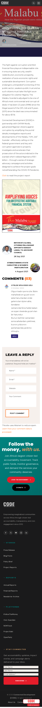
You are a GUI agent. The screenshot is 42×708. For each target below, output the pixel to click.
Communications (9, 45)
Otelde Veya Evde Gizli (22, 285)
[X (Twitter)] (11, 533)
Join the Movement (19, 480)
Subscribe (19, 681)
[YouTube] (16, 533)
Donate (19, 488)
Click (4, 176)
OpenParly (8, 637)
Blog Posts (8, 556)
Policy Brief (8, 561)
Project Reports (12, 24)
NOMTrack (8, 626)
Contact (20, 702)
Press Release (9, 550)
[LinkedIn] (26, 533)
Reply (14, 336)
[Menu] (39, 3)
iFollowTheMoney (11, 614)
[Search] (33, 3)
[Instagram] (21, 533)
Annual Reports (10, 585)
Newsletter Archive (11, 596)
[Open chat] (31, 701)
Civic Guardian (9, 620)
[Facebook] (6, 533)
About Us (11, 702)
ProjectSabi (8, 631)
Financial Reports (11, 591)
